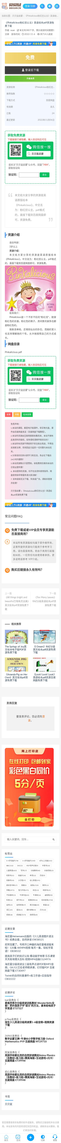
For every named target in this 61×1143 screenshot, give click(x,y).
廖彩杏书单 (11, 885)
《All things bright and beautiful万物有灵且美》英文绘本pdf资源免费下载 (17, 603)
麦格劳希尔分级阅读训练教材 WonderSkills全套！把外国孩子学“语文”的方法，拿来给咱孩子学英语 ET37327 (30, 1006)
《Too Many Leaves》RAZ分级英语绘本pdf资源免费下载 (44, 601)
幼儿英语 (35, 880)
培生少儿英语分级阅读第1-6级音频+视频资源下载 (29, 1023)
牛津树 (37, 895)
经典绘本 (33, 900)
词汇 (9, 910)
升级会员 (30, 78)
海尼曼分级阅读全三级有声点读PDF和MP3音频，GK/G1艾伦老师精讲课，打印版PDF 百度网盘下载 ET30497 (29, 967)
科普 (9, 900)
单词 (33, 875)
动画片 (22, 875)
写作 (24, 870)
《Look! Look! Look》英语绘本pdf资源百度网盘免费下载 (44, 677)
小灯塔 (22, 880)
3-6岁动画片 (28, 861)
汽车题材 (11, 895)
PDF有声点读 (32, 866)
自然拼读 (21, 905)
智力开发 (23, 890)
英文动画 (34, 905)
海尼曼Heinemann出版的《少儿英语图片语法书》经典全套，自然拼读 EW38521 (29, 938)
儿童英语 (11, 870)
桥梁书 (47, 890)
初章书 (10, 875)
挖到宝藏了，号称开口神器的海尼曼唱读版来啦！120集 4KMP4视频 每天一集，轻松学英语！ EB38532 (29, 947)
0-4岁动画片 (12, 861)
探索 (24, 885)
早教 (17, 415)
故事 (9, 415)
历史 (42, 875)
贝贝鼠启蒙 (17, 16)
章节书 (20, 900)
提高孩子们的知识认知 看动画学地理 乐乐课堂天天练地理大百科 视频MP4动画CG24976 (30, 958)
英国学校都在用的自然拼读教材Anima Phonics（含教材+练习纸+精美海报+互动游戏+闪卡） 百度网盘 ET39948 (30, 1058)
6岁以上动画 (45, 861)
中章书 (46, 866)
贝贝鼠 (8, 1104)
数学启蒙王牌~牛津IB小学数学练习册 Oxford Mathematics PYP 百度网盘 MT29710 (29, 1040)
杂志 (36, 890)
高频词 (34, 915)
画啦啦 (49, 895)
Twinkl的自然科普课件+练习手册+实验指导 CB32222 (28, 977)
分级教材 (35, 870)
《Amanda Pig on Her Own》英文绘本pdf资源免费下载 (16, 677)
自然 (9, 905)
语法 (19, 910)
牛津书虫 (24, 895)
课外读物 (31, 910)
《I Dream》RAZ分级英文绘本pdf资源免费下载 (44, 649)
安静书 (10, 880)
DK (20, 866)
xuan (13, 30)
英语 (46, 905)
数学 (45, 885)
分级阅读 (49, 870)
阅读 (9, 915)
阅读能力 (21, 915)
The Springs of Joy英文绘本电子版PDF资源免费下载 (16, 649)
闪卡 (43, 910)
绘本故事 (27, 415)
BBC (9, 866)
